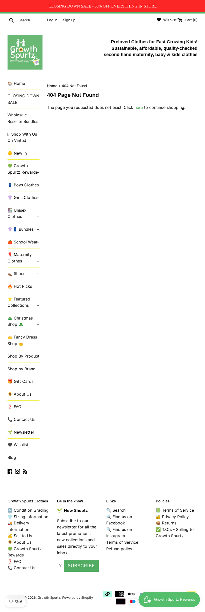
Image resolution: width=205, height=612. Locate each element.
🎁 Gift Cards (21, 381)
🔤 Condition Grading (28, 510)
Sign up (69, 20)
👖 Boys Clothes (24, 184)
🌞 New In (17, 153)
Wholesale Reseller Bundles (23, 118)
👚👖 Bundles (24, 229)
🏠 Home (16, 83)
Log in (52, 20)
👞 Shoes (24, 273)
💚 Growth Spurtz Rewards (24, 169)
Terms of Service (122, 542)
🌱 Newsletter (21, 432)
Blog (12, 457)
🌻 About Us (20, 394)
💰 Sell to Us (20, 535)
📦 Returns (166, 522)
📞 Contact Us (21, 419)
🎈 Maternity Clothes (24, 257)
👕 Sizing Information (28, 516)
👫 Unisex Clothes (24, 213)
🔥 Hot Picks (20, 286)
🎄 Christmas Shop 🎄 (24, 321)
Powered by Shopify (77, 597)
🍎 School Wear (24, 241)
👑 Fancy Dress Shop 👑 (24, 340)
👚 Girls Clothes (24, 197)
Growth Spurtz (49, 597)
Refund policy (119, 548)
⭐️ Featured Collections (24, 302)
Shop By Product (24, 356)
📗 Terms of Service (175, 510)
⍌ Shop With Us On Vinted (22, 137)
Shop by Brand (24, 368)
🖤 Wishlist (18, 444)
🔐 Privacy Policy (172, 516)
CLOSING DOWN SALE (23, 99)
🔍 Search (116, 510)
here (138, 107)
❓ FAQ (14, 406)
